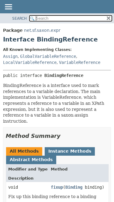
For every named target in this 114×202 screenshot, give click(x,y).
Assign (10, 56)
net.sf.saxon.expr (42, 30)
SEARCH (19, 18)
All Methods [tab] (24, 151)
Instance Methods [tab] (69, 151)
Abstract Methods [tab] (31, 159)
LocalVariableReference (30, 62)
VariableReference (79, 62)
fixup (57, 187)
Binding (73, 187)
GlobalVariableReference (48, 56)
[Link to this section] (64, 136)
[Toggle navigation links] (8, 7)
